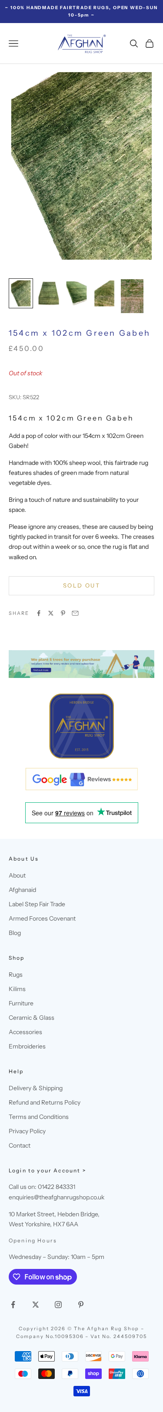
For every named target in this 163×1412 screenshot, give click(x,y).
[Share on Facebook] (38, 613)
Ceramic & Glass (31, 1017)
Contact (19, 1145)
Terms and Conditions (39, 1117)
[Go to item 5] (132, 296)
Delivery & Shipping (36, 1088)
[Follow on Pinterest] (81, 1304)
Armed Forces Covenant (42, 918)
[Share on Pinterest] (63, 613)
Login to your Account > (47, 1170)
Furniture (21, 1003)
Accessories (25, 1032)
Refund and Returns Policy (44, 1102)
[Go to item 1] (21, 293)
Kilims (17, 989)
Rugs (16, 974)
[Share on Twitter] (50, 613)
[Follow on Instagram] (58, 1304)
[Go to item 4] (104, 293)
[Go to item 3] (76, 293)
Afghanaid (22, 890)
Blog (15, 933)
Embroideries (27, 1046)
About (17, 875)
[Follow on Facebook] (13, 1304)
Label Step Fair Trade (37, 904)
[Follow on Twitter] (35, 1304)
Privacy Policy (27, 1131)
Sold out (81, 585)
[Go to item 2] (49, 293)
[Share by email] (75, 613)
